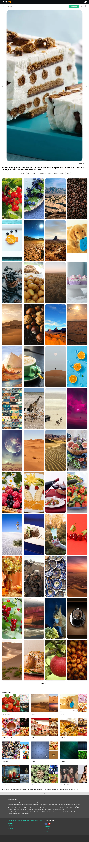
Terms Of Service (27, 839)
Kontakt (45, 829)
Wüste (28, 173)
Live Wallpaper (10, 828)
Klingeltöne (10, 826)
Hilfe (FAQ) (46, 831)
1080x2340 (20, 820)
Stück (68, 173)
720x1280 (24, 820)
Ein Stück (62, 173)
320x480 (40, 820)
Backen (50, 173)
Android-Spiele (10, 823)
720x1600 (32, 820)
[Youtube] (49, 824)
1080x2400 (15, 820)
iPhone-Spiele (10, 825)
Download (74, 6)
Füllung (56, 173)
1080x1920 (10, 820)
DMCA (32, 839)
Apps (9, 831)
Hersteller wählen (47, 826)
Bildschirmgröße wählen (48, 828)
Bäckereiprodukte (42, 173)
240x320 (28, 820)
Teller (34, 173)
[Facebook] (46, 824)
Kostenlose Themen (11, 830)
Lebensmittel (22, 173)
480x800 (36, 820)
